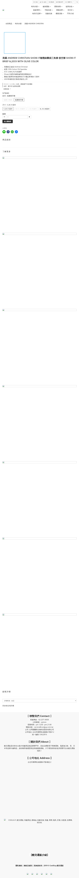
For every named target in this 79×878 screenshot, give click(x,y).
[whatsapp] (12, 131)
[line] (4, 131)
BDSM (70, 10)
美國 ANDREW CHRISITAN (34, 23)
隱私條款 (19, 865)
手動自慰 (48, 10)
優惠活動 (59, 13)
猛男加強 (69, 6)
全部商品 (9, 23)
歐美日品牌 (36, 13)
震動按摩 (59, 10)
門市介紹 (70, 13)
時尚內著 (34, 6)
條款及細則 (28, 865)
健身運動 (46, 6)
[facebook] (8, 131)
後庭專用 (36, 10)
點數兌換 (49, 13)
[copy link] (16, 131)
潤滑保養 (57, 6)
